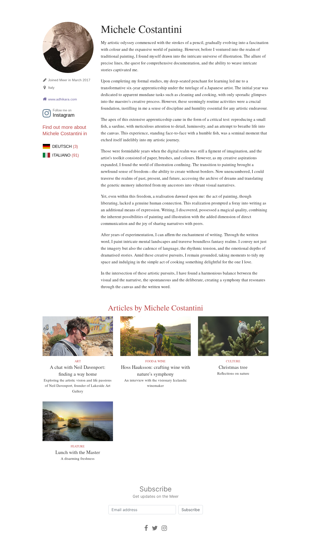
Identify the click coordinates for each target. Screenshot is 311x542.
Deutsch (65, 146)
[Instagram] (164, 528)
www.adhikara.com (62, 99)
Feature (78, 446)
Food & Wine (155, 361)
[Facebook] (146, 528)
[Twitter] (155, 528)
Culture (233, 361)
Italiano (65, 155)
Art (78, 361)
